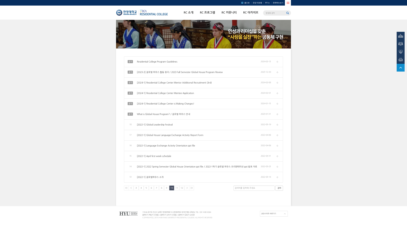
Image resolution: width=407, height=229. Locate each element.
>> (191, 188)
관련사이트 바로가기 (268, 214)
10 (171, 188)
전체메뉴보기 (278, 3)
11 (177, 188)
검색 (279, 188)
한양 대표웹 (257, 3)
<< (126, 188)
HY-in (267, 3)
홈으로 (247, 3)
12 (182, 188)
